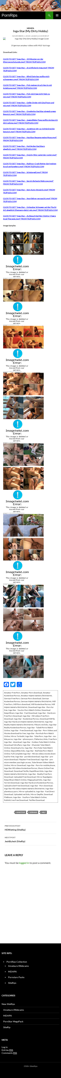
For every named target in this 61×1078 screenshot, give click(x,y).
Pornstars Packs (16, 977)
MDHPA (30, 28)
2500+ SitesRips (30, 1066)
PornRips (9, 15)
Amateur (20, 812)
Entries (7, 1050)
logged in (24, 862)
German (33, 812)
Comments (9, 1053)
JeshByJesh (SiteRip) (15, 839)
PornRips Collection (17, 961)
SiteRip (6, 1027)
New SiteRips (8, 1004)
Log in (5, 1047)
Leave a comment (40, 36)
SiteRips (12, 982)
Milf (44, 812)
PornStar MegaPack (13, 1021)
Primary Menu (57, 15)
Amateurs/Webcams (18, 966)
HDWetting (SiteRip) (15, 828)
